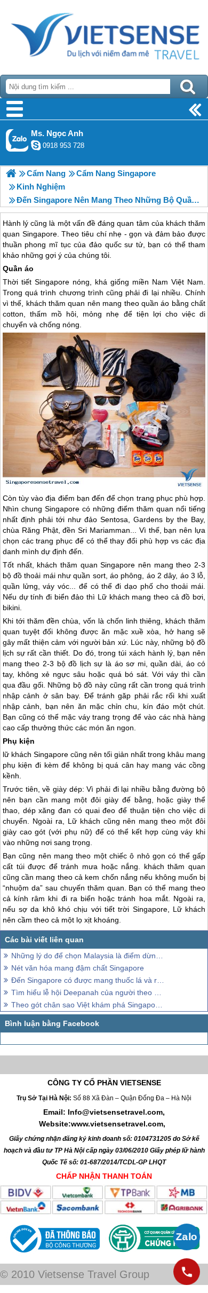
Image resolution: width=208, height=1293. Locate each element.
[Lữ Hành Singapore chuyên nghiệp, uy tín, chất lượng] (11, 173)
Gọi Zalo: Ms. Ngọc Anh (17, 140)
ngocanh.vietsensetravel (35, 145)
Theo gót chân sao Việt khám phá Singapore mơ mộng (88, 1004)
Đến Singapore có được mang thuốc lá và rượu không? (88, 980)
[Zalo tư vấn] (186, 1237)
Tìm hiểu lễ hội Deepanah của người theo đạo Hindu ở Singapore (88, 992)
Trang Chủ (104, 34)
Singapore (52, 282)
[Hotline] (186, 1271)
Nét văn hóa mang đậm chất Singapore (77, 968)
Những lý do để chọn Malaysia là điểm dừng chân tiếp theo (88, 955)
